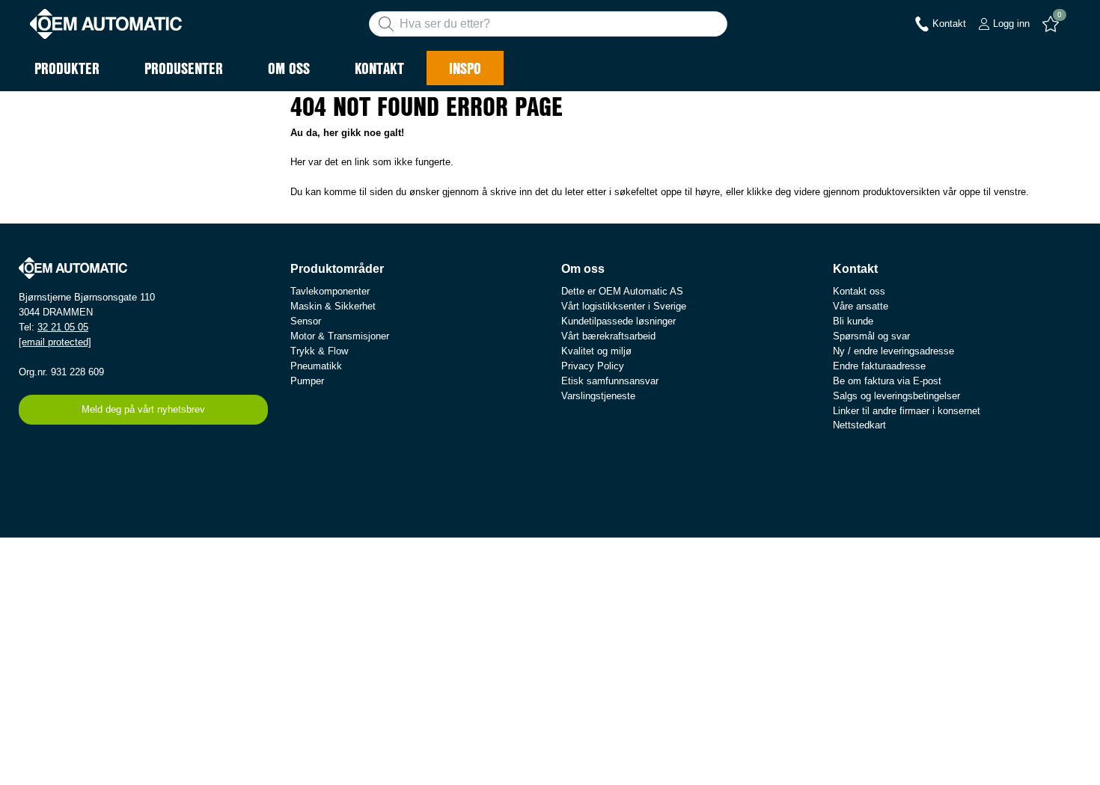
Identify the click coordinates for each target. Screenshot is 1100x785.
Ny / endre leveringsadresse (893, 351)
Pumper (307, 381)
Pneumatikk (316, 366)
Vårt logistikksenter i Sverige (623, 306)
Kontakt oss (859, 291)
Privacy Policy (592, 366)
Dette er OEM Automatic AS (622, 291)
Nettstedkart (859, 425)
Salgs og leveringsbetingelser (896, 395)
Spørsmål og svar (871, 336)
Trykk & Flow (319, 351)
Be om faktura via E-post (887, 381)
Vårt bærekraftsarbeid (608, 336)
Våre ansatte (860, 306)
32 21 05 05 (62, 327)
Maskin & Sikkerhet (333, 306)
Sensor (305, 321)
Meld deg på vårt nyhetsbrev (143, 409)
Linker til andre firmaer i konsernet (906, 410)
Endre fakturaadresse (879, 366)
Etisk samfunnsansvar (610, 381)
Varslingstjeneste (598, 395)
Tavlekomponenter (330, 291)
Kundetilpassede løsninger (618, 321)
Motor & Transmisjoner (339, 336)
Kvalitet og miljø (596, 351)
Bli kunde (853, 321)
